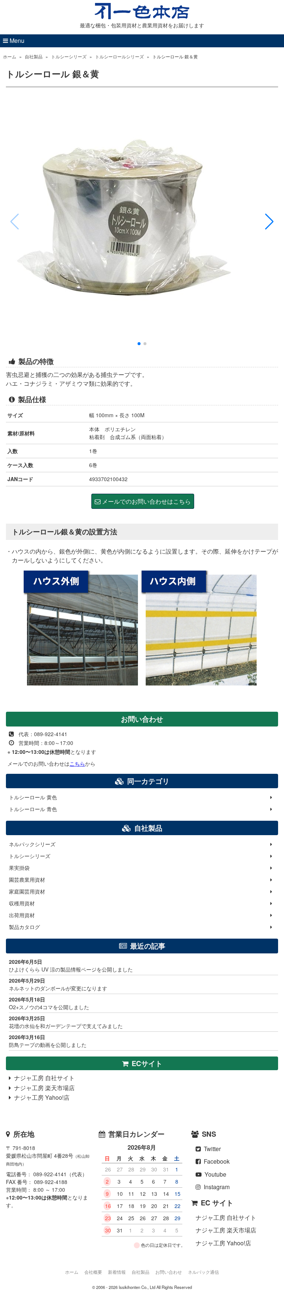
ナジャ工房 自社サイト (43, 1077)
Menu (16, 40)
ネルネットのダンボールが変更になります (58, 984)
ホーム (9, 56)
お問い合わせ (168, 1272)
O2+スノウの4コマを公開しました (49, 1003)
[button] (269, 222)
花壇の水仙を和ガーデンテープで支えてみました (66, 1022)
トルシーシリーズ (69, 56)
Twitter (211, 1148)
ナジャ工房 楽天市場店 (43, 1087)
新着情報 (117, 1272)
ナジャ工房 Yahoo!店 (40, 1097)
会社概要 (93, 1272)
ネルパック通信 (203, 1272)
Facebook (215, 1161)
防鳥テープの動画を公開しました (48, 1040)
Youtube (214, 1174)
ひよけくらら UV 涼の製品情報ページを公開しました (71, 965)
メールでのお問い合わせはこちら (146, 501)
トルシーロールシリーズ (119, 56)
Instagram (215, 1187)
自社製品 (34, 56)
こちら (77, 763)
